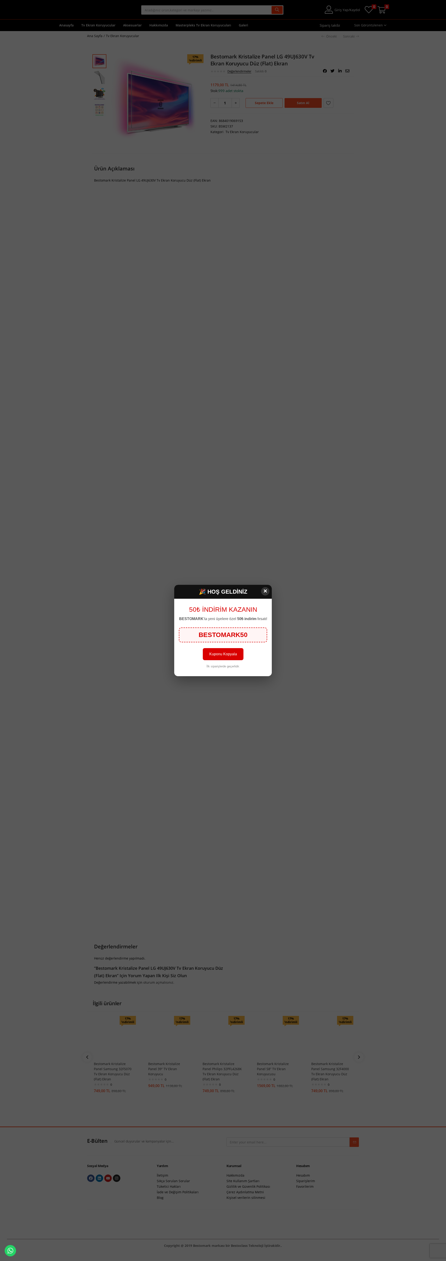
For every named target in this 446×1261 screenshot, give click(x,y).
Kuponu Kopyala (223, 654)
